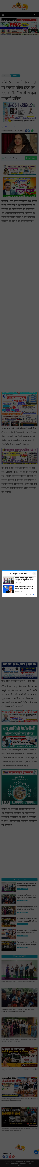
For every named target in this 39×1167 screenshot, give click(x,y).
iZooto (34, 594)
